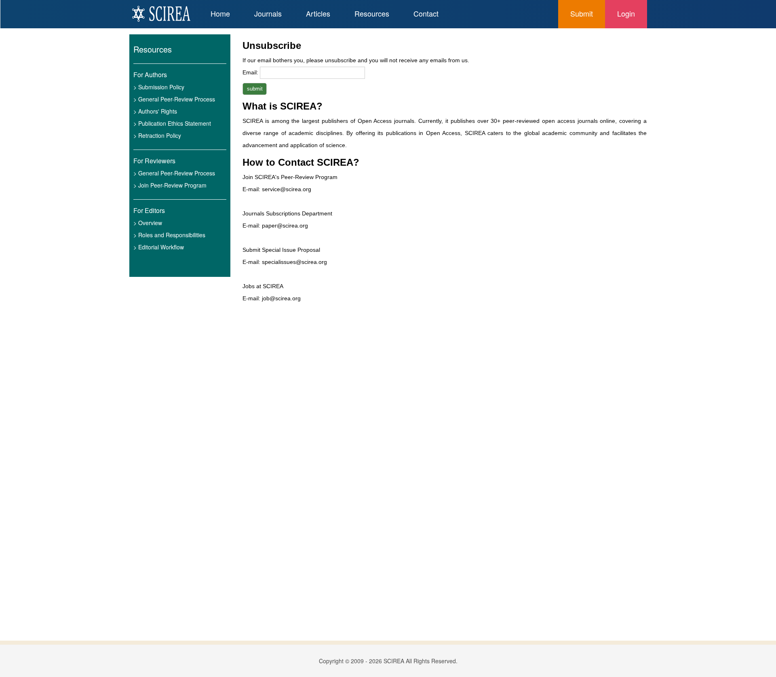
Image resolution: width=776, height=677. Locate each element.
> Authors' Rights (155, 111)
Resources (371, 13)
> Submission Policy (158, 87)
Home (220, 13)
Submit (581, 13)
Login (626, 13)
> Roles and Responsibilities (169, 235)
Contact (426, 13)
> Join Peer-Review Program (170, 185)
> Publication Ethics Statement (172, 123)
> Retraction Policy (157, 135)
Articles (318, 13)
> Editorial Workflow (158, 247)
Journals (268, 13)
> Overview (147, 223)
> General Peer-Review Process (174, 99)
